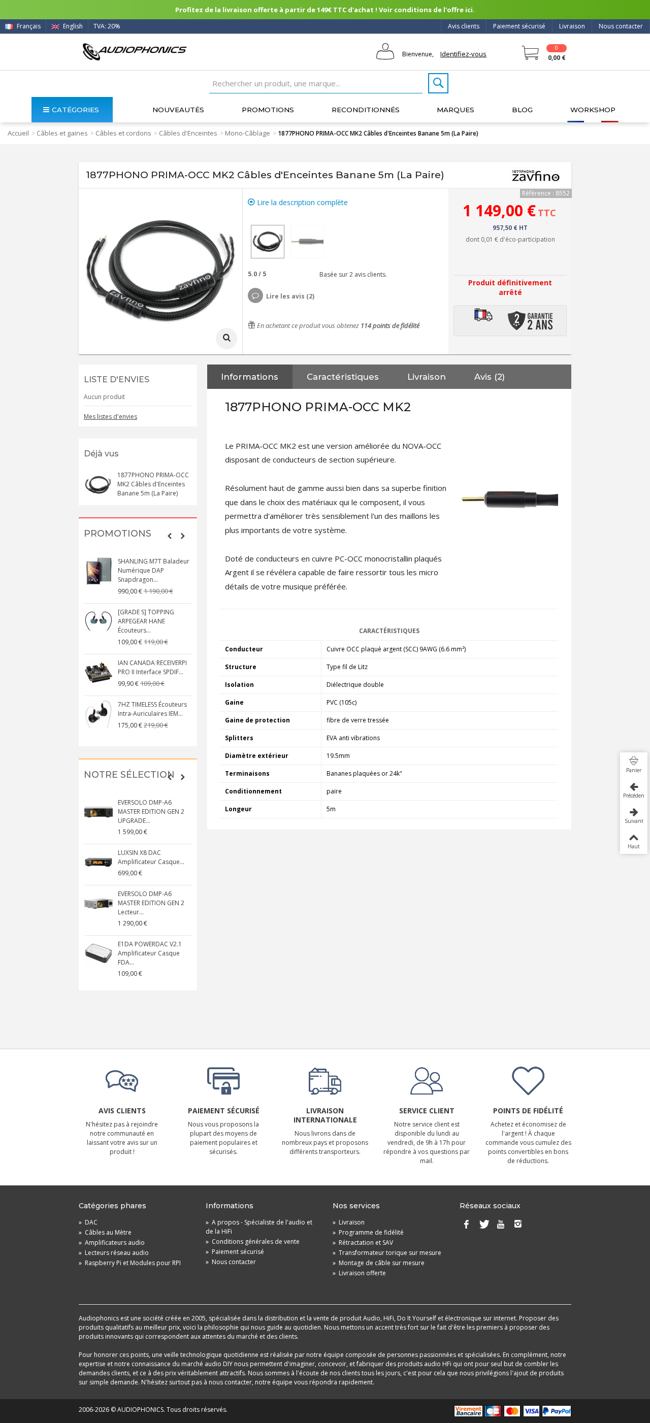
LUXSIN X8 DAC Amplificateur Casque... (151, 857)
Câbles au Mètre (105, 1232)
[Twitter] (483, 1224)
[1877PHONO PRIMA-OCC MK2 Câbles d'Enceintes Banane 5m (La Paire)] (267, 241)
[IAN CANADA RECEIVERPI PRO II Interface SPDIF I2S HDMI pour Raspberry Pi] (98, 672)
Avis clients (463, 26)
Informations (249, 377)
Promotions (268, 110)
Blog (522, 110)
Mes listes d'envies (110, 416)
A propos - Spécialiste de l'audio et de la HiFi (259, 1227)
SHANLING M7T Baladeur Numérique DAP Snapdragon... (153, 570)
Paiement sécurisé (519, 26)
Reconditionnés (366, 110)
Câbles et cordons (123, 133)
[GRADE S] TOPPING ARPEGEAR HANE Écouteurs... (146, 621)
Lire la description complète (301, 202)
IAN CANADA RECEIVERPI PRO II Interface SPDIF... (152, 667)
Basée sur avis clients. (351, 274)
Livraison (572, 26)
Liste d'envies (116, 379)
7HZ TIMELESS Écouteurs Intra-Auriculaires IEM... (152, 709)
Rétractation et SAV (363, 1242)
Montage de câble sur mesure (379, 1263)
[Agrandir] (226, 338)
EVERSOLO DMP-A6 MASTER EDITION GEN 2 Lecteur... (151, 902)
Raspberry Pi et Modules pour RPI (130, 1263)
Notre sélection (129, 775)
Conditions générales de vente (253, 1241)
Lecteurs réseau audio (114, 1252)
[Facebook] (466, 1224)
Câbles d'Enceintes (188, 133)
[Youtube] (500, 1224)
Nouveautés (178, 110)
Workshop (592, 110)
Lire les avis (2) (290, 296)
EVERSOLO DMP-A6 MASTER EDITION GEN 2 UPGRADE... (151, 811)
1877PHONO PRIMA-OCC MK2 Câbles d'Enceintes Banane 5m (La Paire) (153, 484)
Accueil (18, 133)
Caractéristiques (343, 377)
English (72, 26)
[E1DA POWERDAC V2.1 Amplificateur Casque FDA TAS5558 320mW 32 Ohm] (98, 954)
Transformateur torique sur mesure (387, 1252)
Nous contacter (621, 26)
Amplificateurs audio (112, 1242)
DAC (88, 1222)
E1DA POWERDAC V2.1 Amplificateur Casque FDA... (150, 953)
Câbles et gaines (62, 133)
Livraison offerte (359, 1273)
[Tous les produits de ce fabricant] (535, 175)
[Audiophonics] (134, 51)
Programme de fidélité (368, 1232)
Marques (455, 110)
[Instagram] (518, 1224)
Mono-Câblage (247, 133)
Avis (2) (489, 377)
